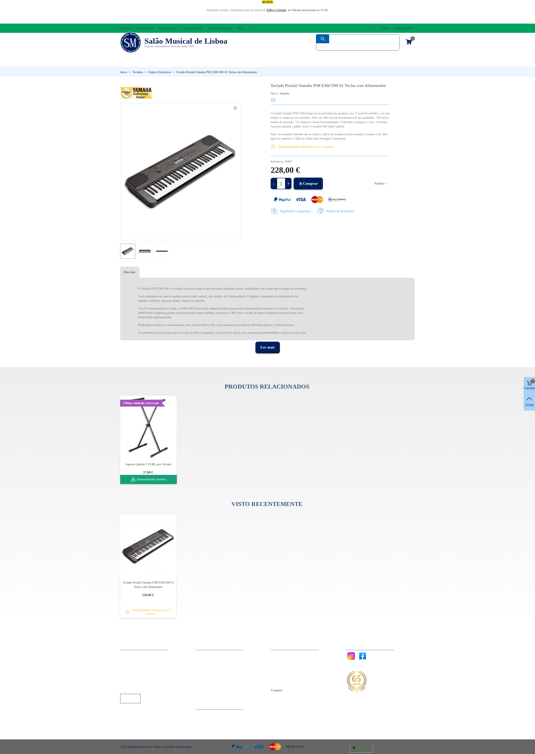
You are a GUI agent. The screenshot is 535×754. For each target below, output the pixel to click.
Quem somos (283, 665)
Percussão (226, 62)
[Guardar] (273, 100)
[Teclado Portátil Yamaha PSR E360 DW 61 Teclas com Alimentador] (148, 546)
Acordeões (177, 55)
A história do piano (287, 677)
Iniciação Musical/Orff (153, 62)
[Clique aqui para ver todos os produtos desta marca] (136, 93)
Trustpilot (276, 690)
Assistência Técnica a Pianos (143, 688)
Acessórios (134, 55)
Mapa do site (283, 660)
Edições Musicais (390, 55)
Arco (277, 55)
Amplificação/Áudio (230, 55)
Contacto (281, 654)
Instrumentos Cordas (326, 55)
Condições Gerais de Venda (142, 671)
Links (128, 660)
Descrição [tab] (129, 272)
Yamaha (284, 93)
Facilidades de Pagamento (141, 682)
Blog (278, 682)
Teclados (375, 62)
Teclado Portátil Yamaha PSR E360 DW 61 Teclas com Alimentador (148, 585)
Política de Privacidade (139, 665)
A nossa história (285, 671)
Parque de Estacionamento (141, 677)
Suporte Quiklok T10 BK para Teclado (148, 464)
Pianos (278, 62)
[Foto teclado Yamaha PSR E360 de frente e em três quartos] (235, 108)
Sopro (325, 62)
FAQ (127, 654)
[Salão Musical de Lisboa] (130, 42)
